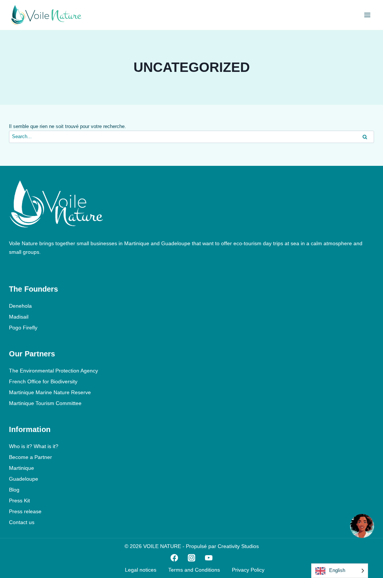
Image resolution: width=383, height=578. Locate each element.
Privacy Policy (248, 570)
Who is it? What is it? (33, 446)
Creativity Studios (238, 546)
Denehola (20, 306)
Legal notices (140, 570)
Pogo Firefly (23, 328)
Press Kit (19, 501)
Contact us (21, 522)
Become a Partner (30, 457)
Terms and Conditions (194, 570)
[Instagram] (191, 557)
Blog (14, 490)
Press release (25, 511)
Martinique (21, 468)
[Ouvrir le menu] (367, 15)
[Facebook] (174, 557)
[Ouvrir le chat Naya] (362, 526)
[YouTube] (208, 557)
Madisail (18, 317)
